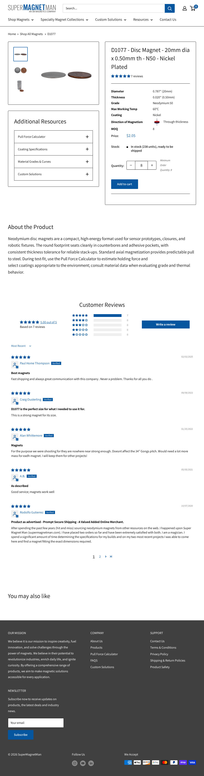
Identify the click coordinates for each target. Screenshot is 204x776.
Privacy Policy (159, 654)
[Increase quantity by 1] (152, 165)
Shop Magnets (18, 19)
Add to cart (124, 184)
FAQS (93, 660)
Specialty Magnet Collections (62, 19)
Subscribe (20, 735)
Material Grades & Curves (34, 161)
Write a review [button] (165, 324)
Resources (140, 19)
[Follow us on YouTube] (83, 763)
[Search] (170, 8)
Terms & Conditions (163, 647)
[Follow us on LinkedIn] (91, 763)
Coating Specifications (32, 149)
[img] (20, 357)
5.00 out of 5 (48, 322)
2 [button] (100, 556)
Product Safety (160, 667)
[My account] (185, 8)
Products (96, 647)
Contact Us (168, 19)
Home (12, 34)
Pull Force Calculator (31, 137)
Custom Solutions (108, 19)
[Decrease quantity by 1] (131, 165)
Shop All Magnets (31, 34)
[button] (121, 76)
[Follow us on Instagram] (74, 763)
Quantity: (117, 166)
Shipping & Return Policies (167, 660)
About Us (96, 641)
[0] (192, 8)
